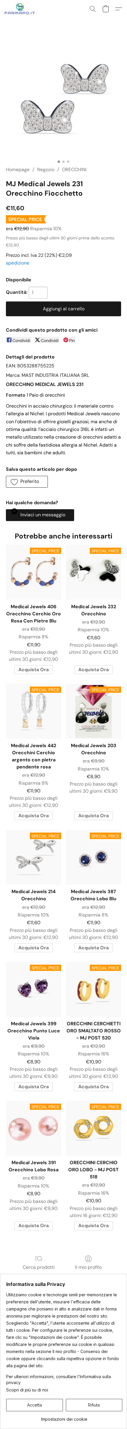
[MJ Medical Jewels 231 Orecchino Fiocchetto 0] (63, 99)
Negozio (45, 169)
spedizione (17, 263)
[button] (21, 9)
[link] (64, 1417)
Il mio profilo (88, 1267)
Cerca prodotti (39, 1267)
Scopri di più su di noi (27, 1389)
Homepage (18, 169)
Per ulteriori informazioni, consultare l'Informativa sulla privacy (58, 1379)
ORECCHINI (74, 169)
